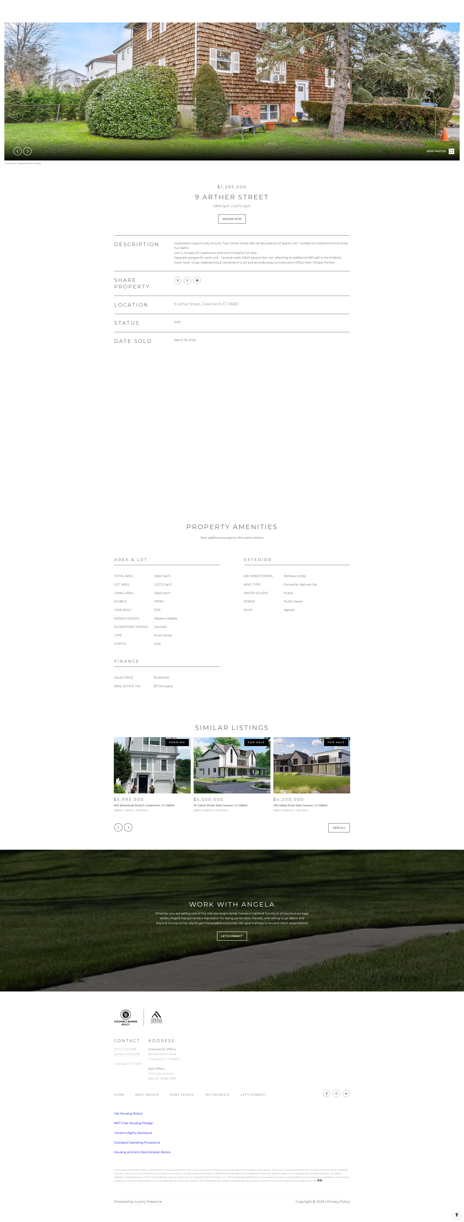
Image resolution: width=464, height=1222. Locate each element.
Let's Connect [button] (232, 936)
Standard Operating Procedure (137, 1142)
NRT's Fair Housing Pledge (133, 1123)
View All (339, 827)
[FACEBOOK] (326, 1093)
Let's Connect (253, 1094)
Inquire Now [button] (232, 219)
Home (119, 1094)
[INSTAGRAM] (336, 1093)
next (27, 151)
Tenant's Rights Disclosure (133, 1133)
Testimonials (217, 1094)
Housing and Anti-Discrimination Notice (142, 1152)
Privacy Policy (338, 1202)
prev (17, 151)
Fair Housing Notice (128, 1113)
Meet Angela (147, 1094)
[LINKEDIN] (346, 1093)
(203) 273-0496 (125, 1049)
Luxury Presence (148, 1202)
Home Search (182, 1094)
